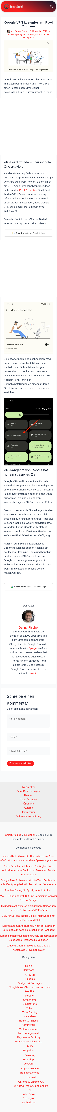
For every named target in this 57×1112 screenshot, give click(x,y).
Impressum (28, 812)
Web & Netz (30, 1094)
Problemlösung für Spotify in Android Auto (28, 890)
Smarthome (29, 999)
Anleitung (30, 1055)
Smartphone (28, 37)
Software (28, 1063)
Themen (28, 795)
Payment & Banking (28, 1037)
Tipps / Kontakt (28, 799)
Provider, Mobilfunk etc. (28, 1041)
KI (30, 1090)
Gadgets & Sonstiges (30, 983)
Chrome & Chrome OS (31, 1081)
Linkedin (32, 673)
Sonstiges (28, 1098)
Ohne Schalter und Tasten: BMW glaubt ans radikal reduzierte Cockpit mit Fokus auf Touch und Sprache (28, 870)
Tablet (29, 1008)
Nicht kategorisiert (28, 1033)
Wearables (30, 1016)
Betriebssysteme (29, 1072)
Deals (28, 965)
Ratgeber (21, 34)
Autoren (28, 807)
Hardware (28, 970)
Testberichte (29, 1102)
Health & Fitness (28, 1020)
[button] (51, 7)
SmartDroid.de (13, 835)
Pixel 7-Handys (28, 190)
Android (30, 34)
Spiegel (33, 648)
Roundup (28, 1059)
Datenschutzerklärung (28, 816)
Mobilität (30, 991)
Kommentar (28, 1024)
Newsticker (28, 787)
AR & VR (30, 974)
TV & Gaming (30, 1012)
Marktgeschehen (28, 1029)
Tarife (30, 1046)
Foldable (30, 978)
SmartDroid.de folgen (28, 791)
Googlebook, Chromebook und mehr (30, 987)
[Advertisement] (28, 126)
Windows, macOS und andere (31, 1085)
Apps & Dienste (42, 34)
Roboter (29, 995)
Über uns (28, 803)
